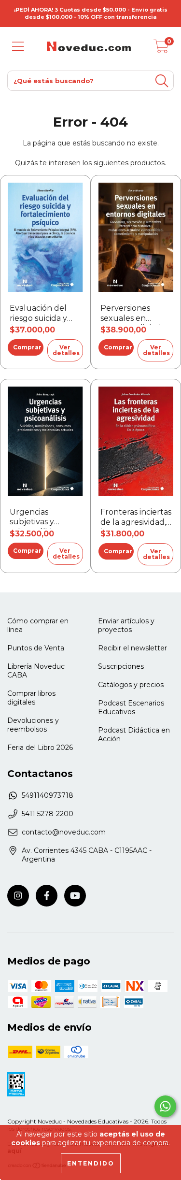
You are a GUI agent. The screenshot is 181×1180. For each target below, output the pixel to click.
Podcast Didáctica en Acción (134, 734)
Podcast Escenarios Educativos (131, 707)
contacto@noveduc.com (64, 832)
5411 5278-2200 (47, 813)
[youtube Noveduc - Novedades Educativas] (75, 896)
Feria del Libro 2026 (40, 747)
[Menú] (18, 46)
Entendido (90, 1163)
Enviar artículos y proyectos (126, 625)
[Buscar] (162, 81)
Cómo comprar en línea (38, 625)
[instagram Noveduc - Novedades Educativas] (18, 896)
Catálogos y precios (131, 684)
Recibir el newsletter (132, 648)
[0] (161, 48)
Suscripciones (121, 666)
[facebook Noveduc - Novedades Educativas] (46, 896)
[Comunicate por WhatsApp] (165, 1106)
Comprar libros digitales (31, 697)
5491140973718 (47, 795)
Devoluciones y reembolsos (33, 725)
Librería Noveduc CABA (36, 670)
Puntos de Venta (35, 648)
